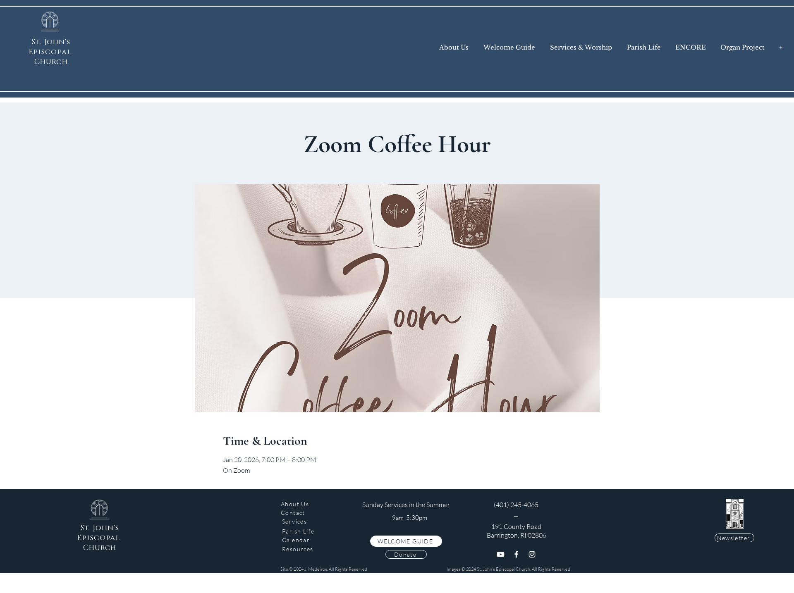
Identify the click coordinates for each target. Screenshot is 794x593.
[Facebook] (516, 554)
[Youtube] (500, 554)
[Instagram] (532, 554)
